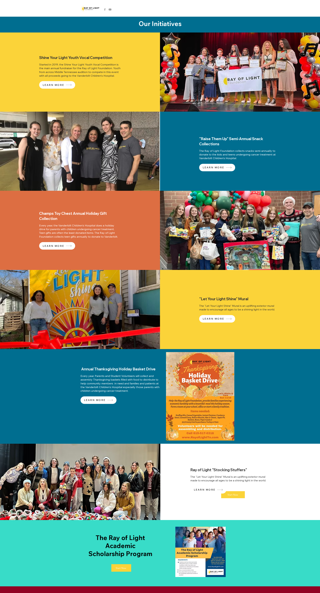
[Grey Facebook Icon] (104, 9)
